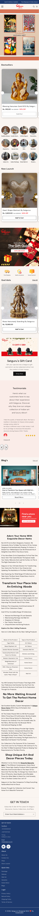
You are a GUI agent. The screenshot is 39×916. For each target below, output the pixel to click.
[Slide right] (23, 503)
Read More (19, 497)
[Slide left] (16, 503)
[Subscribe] (33, 814)
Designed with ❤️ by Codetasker (24, 912)
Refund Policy (6, 896)
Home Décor (5, 883)
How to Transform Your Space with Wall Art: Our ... (17, 490)
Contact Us (5, 858)
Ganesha (4, 880)
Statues (4, 874)
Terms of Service (7, 902)
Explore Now (19, 251)
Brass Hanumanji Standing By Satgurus (19, 322)
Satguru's (15, 911)
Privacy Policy (6, 893)
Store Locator (6, 863)
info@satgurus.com (7, 842)
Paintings (4, 871)
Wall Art (4, 877)
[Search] (34, 6)
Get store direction (28, 521)
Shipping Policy (6, 899)
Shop (3, 861)
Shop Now (19, 374)
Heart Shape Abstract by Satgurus (17, 210)
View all (35, 280)
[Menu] (2, 6)
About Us (4, 855)
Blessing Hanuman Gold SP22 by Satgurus (19, 106)
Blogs (3, 885)
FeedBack (4, 826)
